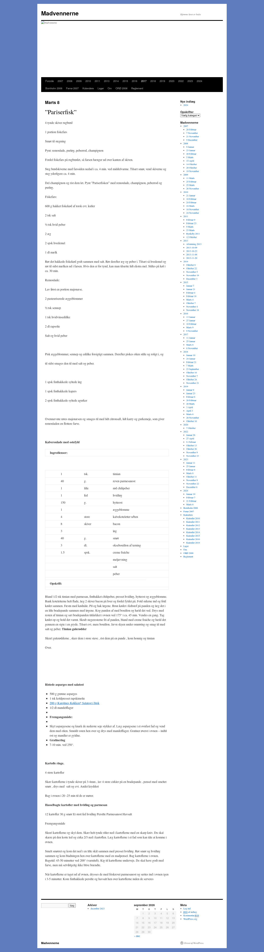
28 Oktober (191, 167)
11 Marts (190, 178)
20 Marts (190, 403)
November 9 (192, 452)
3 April (189, 407)
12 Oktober (191, 237)
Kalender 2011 (193, 521)
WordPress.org (190, 918)
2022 (181, 81)
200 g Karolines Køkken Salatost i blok (74, 703)
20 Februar (191, 153)
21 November (192, 136)
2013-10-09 (191, 247)
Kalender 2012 (193, 525)
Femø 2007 (72, 88)
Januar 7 (190, 285)
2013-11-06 (191, 254)
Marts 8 (189, 344)
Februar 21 (191, 362)
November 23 (192, 455)
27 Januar (190, 320)
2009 (79, 81)
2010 (88, 81)
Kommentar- (191, 915)
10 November (192, 209)
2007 (60, 81)
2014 (116, 81)
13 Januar (190, 316)
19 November (192, 171)
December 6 (191, 487)
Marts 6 (189, 414)
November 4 (192, 306)
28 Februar (191, 129)
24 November (192, 212)
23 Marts (190, 230)
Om (110, 88)
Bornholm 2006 (53, 88)
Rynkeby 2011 (193, 233)
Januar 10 (190, 355)
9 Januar (190, 146)
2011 (97, 81)
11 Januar (190, 337)
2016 (134, 81)
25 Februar (191, 181)
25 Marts (190, 185)
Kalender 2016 (193, 539)
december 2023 (98, 908)
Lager (101, 88)
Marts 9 (189, 327)
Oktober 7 (191, 303)
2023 (190, 81)
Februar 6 (190, 396)
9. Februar (191, 441)
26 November (192, 188)
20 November (192, 417)
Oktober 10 (191, 372)
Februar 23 (191, 223)
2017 (143, 81)
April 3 (189, 410)
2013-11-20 (191, 257)
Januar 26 (190, 434)
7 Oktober (191, 428)
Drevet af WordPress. (194, 942)
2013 (106, 81)
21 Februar (191, 500)
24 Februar (191, 202)
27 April (190, 438)
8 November (192, 348)
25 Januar (190, 341)
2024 (199, 81)
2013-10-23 (191, 250)
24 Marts (190, 205)
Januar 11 (190, 462)
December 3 (191, 278)
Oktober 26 (191, 448)
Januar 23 (190, 393)
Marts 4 (189, 299)
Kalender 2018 (193, 542)
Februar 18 (191, 296)
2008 (69, 81)
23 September (192, 369)
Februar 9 (190, 219)
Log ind (187, 908)
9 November (192, 330)
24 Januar (190, 358)
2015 (125, 81)
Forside (49, 81)
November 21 (192, 382)
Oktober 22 (191, 268)
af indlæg (190, 911)
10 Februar (191, 198)
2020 (171, 81)
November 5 (192, 271)
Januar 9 (190, 389)
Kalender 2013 (193, 528)
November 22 (192, 483)
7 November (192, 132)
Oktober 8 (191, 264)
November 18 (192, 309)
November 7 (192, 375)
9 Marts (189, 226)
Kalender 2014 (193, 532)
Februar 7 (190, 497)
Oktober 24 (191, 379)
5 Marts (189, 157)
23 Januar (190, 150)
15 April (190, 160)
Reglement (137, 88)
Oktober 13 (191, 445)
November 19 (192, 275)
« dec (137, 936)
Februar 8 (190, 469)
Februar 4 (190, 292)
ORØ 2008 (121, 88)
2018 (153, 81)
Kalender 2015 (193, 535)
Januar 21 (190, 289)
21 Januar (190, 195)
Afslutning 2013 (193, 244)
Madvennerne (60, 13)
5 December (191, 139)
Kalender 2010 (193, 518)
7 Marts (189, 365)
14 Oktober (191, 164)
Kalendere (88, 88)
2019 (162, 81)
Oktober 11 (191, 476)
